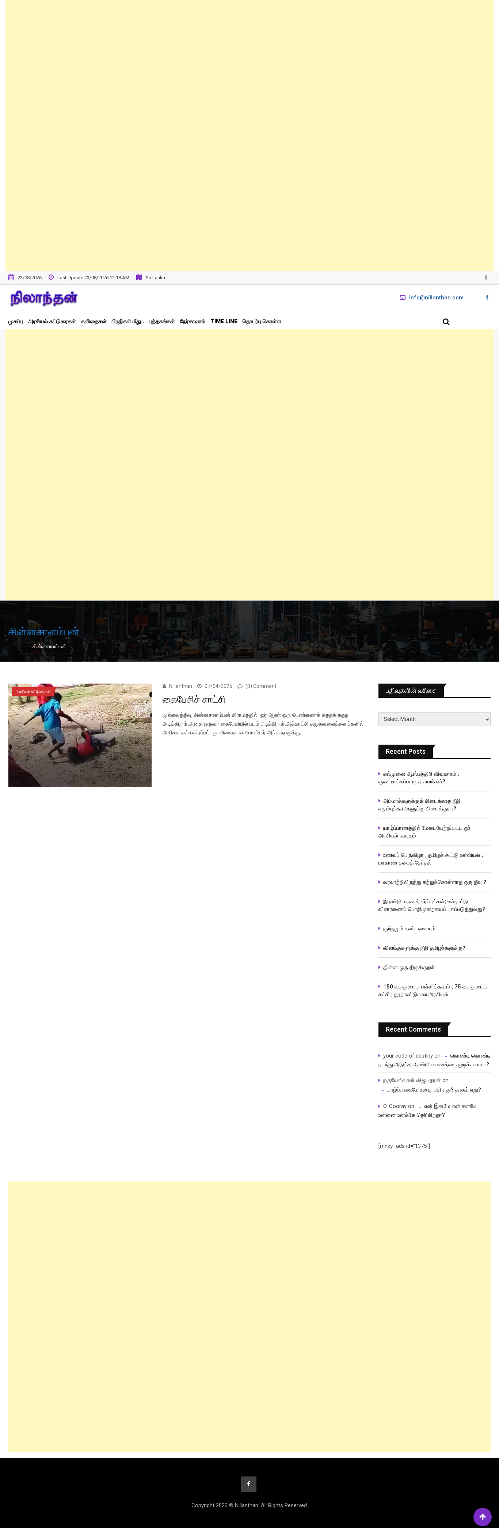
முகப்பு (15, 321)
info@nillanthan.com (436, 297)
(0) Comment (261, 686)
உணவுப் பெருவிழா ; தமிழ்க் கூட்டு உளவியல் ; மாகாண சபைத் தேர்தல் (431, 859)
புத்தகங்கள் (162, 321)
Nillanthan (180, 686)
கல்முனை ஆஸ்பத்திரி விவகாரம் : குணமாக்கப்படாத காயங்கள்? (418, 778)
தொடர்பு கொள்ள (262, 321)
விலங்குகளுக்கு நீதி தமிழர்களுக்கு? (424, 948)
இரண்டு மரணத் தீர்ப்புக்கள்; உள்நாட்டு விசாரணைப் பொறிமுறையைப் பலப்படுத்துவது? (431, 905)
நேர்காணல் (192, 321)
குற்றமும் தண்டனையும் (409, 928)
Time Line (223, 321)
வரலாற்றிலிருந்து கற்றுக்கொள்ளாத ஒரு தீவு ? (434, 882)
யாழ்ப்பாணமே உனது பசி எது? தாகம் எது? (434, 1089)
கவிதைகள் (94, 321)
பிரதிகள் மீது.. (128, 321)
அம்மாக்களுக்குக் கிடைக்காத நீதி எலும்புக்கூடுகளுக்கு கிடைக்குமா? (419, 805)
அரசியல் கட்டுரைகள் (52, 321)
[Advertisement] (249, 135)
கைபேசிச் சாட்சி (194, 699)
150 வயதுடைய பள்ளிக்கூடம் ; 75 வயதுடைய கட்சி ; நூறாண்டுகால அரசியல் (433, 990)
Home (20, 646)
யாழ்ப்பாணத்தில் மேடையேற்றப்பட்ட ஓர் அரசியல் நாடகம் (424, 832)
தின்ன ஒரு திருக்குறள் (409, 967)
